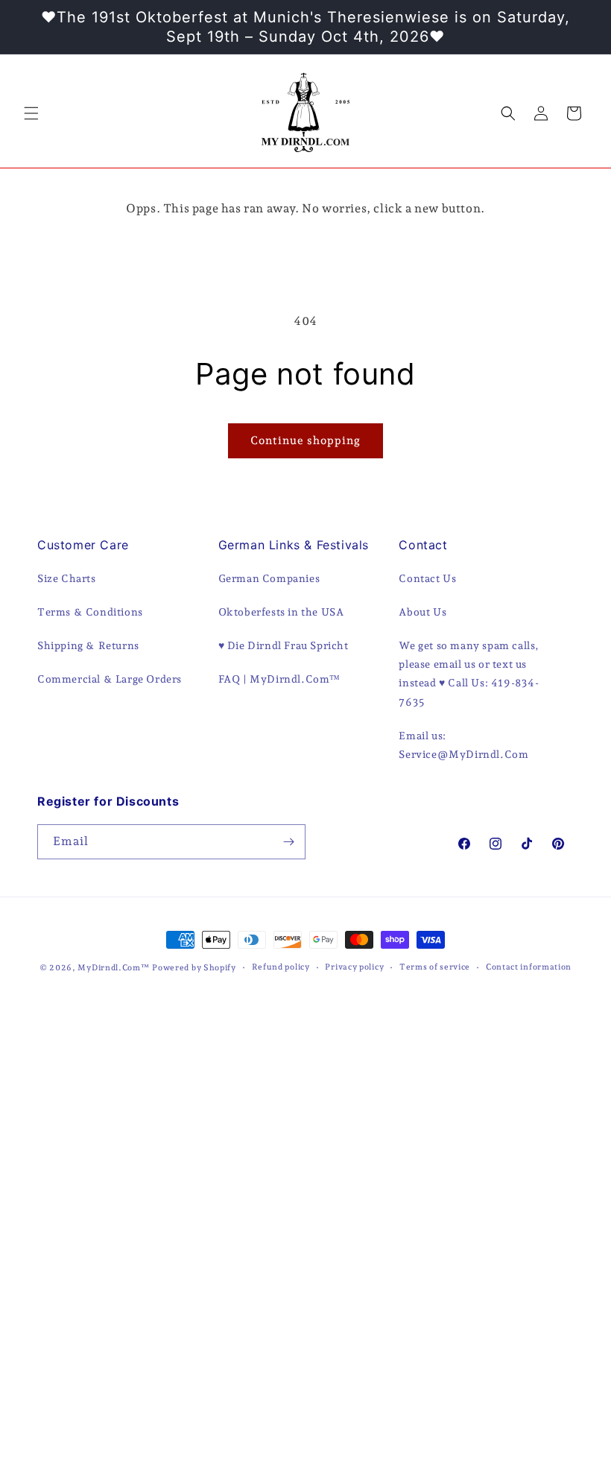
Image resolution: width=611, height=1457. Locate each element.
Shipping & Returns (88, 645)
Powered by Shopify (194, 968)
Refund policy (281, 967)
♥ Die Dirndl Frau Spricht (283, 645)
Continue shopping (305, 440)
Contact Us (427, 578)
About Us (422, 612)
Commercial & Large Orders (109, 679)
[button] (31, 113)
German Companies (269, 578)
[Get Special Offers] (288, 841)
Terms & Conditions (90, 612)
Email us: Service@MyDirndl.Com (463, 745)
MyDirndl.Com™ (113, 968)
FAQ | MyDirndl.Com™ (279, 679)
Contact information (529, 967)
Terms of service (434, 967)
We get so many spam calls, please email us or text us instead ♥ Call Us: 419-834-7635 (469, 673)
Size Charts (66, 578)
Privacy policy (354, 967)
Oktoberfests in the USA (281, 612)
